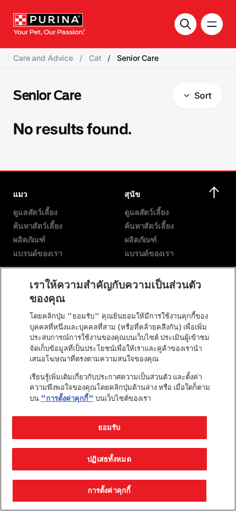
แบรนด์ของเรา (37, 253)
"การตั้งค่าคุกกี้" (67, 398)
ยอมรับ (109, 427)
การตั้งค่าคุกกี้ (109, 490)
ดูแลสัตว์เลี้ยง (35, 212)
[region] (118, 389)
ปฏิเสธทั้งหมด (109, 459)
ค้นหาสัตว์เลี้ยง (37, 225)
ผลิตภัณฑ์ (29, 239)
